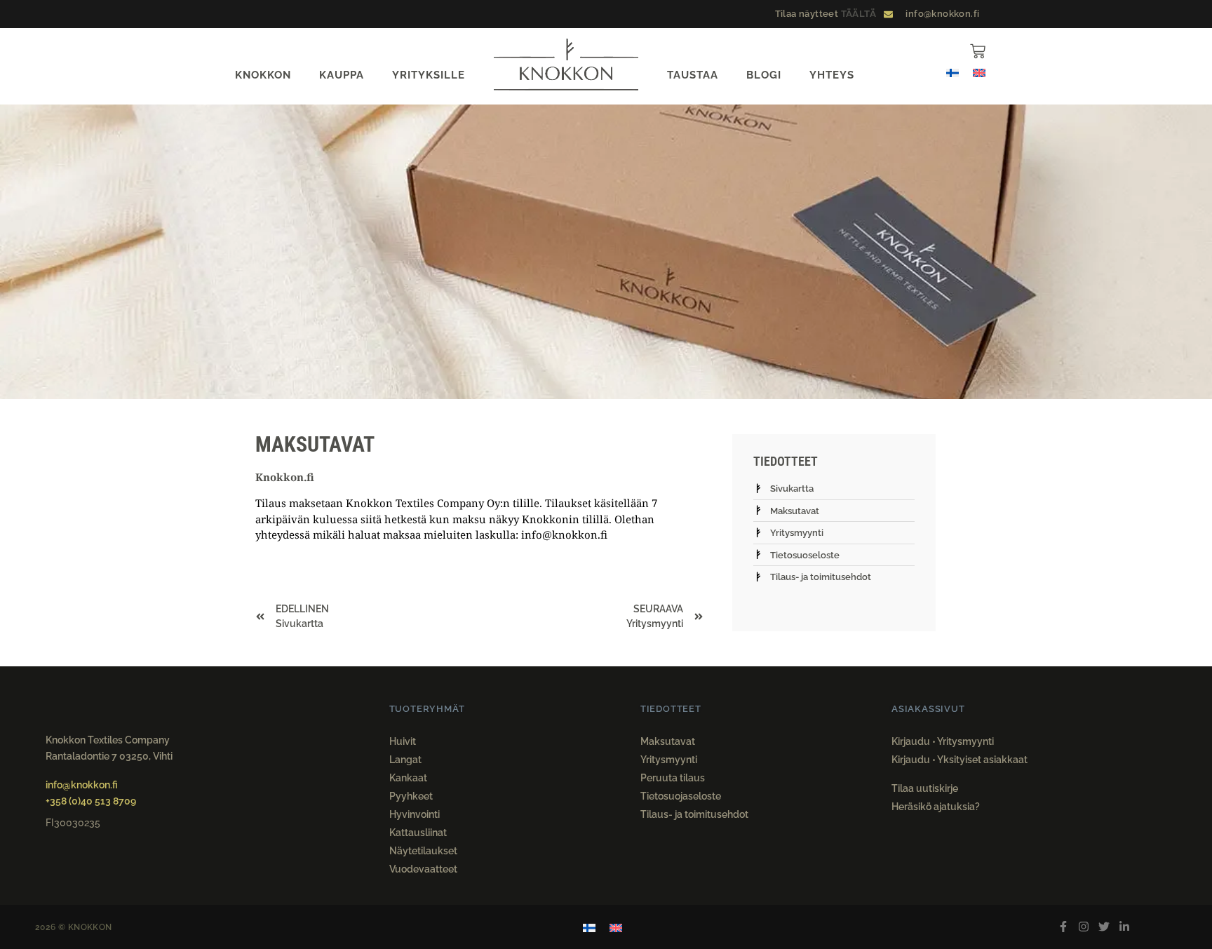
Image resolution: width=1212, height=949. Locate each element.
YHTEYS (831, 75)
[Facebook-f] (1063, 927)
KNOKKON (263, 75)
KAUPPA (341, 75)
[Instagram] (1084, 927)
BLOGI (763, 75)
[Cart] (977, 51)
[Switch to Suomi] (952, 71)
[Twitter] (1103, 927)
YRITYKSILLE (428, 75)
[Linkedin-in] (1124, 927)
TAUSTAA (692, 75)
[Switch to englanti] (979, 71)
